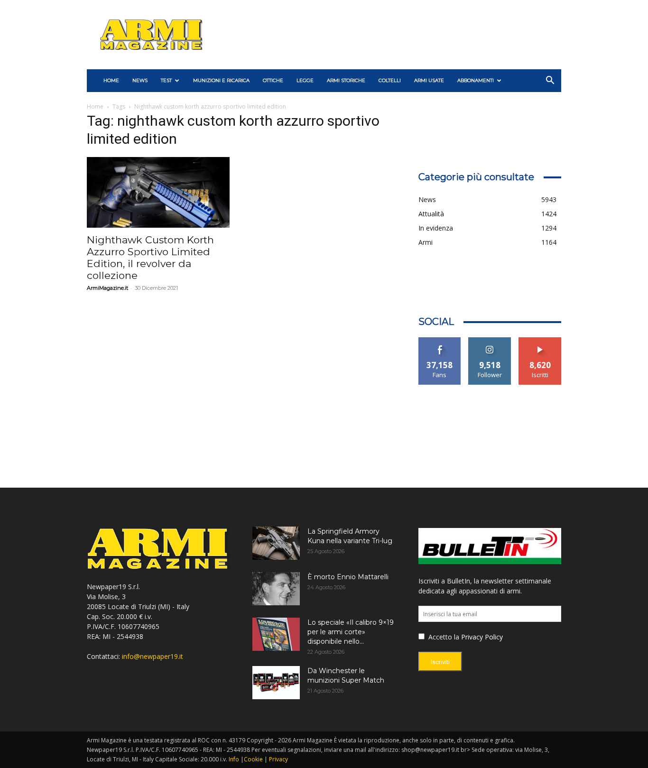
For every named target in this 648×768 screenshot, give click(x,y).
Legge (305, 80)
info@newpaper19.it (152, 656)
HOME (111, 80)
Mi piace (440, 340)
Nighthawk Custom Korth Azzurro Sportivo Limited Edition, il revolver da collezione (150, 257)
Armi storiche (346, 80)
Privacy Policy (482, 636)
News (140, 80)
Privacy (278, 759)
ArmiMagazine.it (107, 288)
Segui (489, 340)
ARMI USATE (429, 80)
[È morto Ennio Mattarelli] (276, 588)
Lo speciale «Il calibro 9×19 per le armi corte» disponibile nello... (350, 632)
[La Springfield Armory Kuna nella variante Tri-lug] (276, 543)
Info (234, 759)
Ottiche (273, 80)
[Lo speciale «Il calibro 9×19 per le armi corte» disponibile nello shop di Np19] (276, 634)
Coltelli (390, 80)
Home (95, 106)
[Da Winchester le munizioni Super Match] (276, 682)
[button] (549, 81)
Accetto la (443, 636)
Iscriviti (540, 340)
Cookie (253, 759)
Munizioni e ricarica (221, 80)
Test (166, 80)
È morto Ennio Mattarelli (348, 577)
